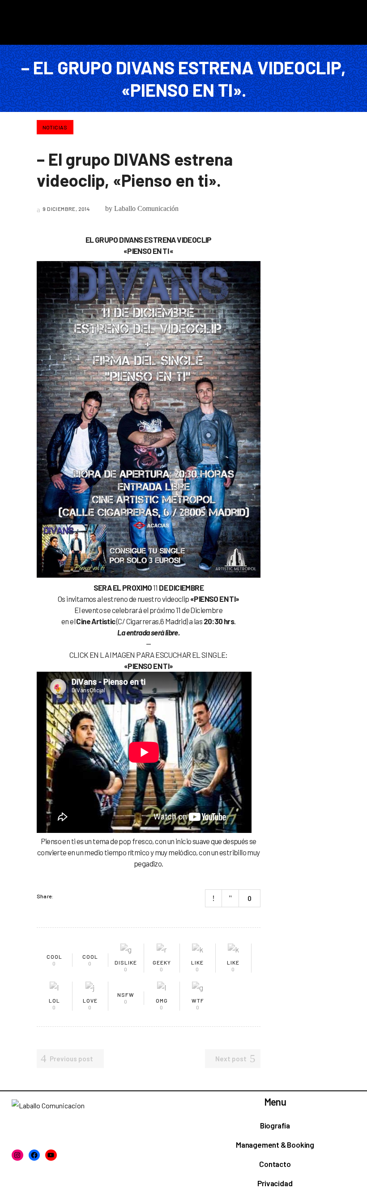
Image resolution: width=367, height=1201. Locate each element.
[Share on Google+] (86, 896)
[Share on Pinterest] (97, 896)
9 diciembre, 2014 (66, 209)
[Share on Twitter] (74, 896)
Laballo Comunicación (146, 208)
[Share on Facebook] (62, 896)
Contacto (274, 1163)
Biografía (275, 1125)
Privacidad (274, 1183)
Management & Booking (275, 1144)
